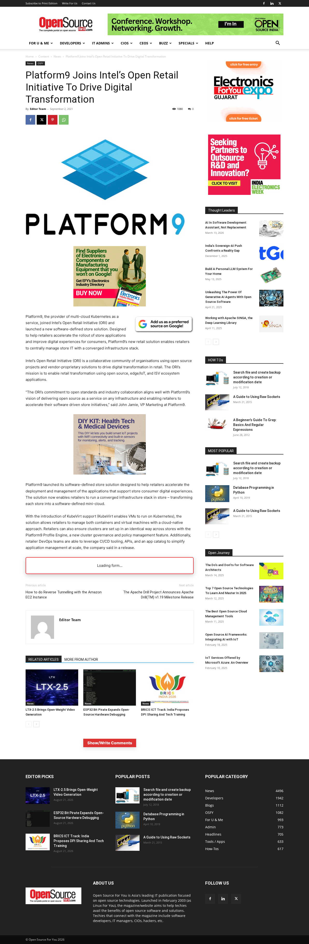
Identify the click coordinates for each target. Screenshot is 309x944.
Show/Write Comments (109, 742)
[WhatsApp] (64, 120)
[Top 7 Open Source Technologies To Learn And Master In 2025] (271, 594)
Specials (186, 43)
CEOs (144, 43)
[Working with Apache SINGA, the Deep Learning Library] (271, 324)
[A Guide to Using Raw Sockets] (217, 402)
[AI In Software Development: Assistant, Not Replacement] (271, 228)
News (57, 56)
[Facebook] (263, 3)
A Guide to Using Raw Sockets (256, 397)
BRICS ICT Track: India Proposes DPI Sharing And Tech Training (79, 841)
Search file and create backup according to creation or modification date (257, 377)
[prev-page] (29, 724)
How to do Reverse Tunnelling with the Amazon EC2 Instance (64, 594)
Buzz (163, 43)
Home (30, 56)
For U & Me (39, 43)
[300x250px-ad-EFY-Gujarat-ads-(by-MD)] (244, 120)
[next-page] (36, 724)
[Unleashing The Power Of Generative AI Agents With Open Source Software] (271, 298)
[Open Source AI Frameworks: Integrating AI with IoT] (271, 640)
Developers (70, 43)
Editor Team (38, 109)
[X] (279, 3)
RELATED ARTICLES (43, 659)
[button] (277, 43)
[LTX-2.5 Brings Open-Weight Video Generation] (52, 687)
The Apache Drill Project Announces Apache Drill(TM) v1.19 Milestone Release (158, 594)
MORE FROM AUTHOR (81, 659)
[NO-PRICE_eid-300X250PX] (109, 305)
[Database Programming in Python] (217, 493)
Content (43, 56)
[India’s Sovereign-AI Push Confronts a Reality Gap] (271, 251)
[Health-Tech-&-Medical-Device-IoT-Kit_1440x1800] (109, 478)
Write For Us (69, 3)
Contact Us (88, 3)
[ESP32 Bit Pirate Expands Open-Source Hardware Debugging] (109, 687)
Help (209, 43)
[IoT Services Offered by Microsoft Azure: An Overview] (271, 663)
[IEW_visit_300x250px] (244, 194)
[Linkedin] (271, 3)
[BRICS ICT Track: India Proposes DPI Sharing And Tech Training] (167, 687)
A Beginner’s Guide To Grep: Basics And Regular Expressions (255, 425)
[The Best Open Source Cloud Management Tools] (271, 617)
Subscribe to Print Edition (41, 3)
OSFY (40, 63)
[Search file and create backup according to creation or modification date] (217, 378)
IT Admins (101, 43)
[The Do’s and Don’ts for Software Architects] (271, 571)
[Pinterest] (52, 120)
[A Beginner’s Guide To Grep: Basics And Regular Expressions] (217, 424)
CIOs (125, 43)
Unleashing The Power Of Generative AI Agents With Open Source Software (228, 297)
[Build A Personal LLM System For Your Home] (271, 275)
